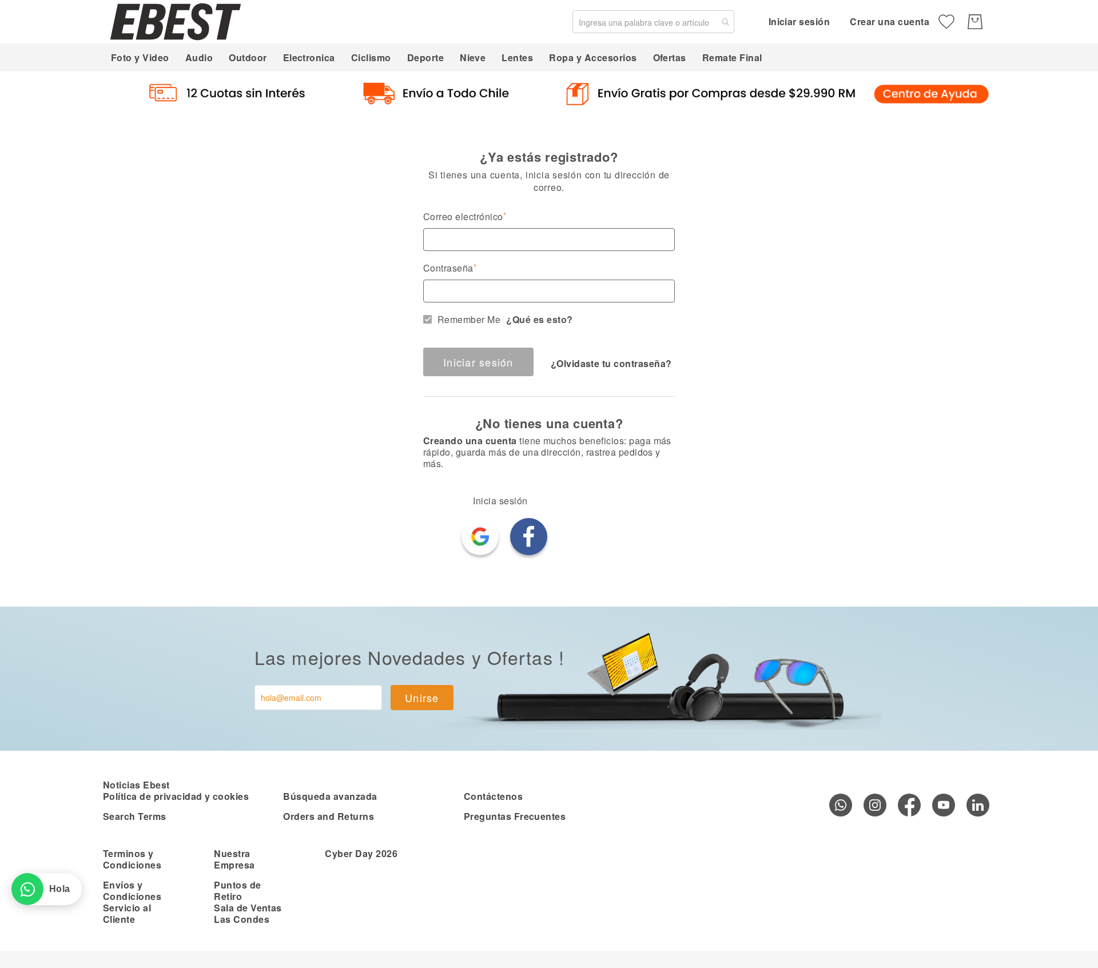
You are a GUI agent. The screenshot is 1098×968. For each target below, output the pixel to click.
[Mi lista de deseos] (946, 21)
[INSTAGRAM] (875, 805)
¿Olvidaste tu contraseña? (611, 363)
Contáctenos (493, 796)
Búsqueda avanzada (330, 796)
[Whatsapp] (840, 805)
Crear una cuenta (889, 21)
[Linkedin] (977, 805)
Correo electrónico (463, 216)
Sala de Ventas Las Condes (248, 913)
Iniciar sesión (799, 21)
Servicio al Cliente (127, 913)
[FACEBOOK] (909, 805)
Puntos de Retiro (237, 890)
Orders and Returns (328, 816)
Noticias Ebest (136, 784)
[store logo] (175, 21)
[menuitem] (140, 57)
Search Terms (134, 816)
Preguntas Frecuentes (515, 816)
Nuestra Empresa (234, 859)
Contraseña (448, 268)
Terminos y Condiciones (132, 859)
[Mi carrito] (975, 21)
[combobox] (653, 21)
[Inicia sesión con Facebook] (528, 536)
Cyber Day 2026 (361, 853)
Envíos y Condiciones (132, 890)
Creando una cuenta (470, 440)
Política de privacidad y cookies (176, 796)
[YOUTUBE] (943, 805)
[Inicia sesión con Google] (480, 536)
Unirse (422, 697)
